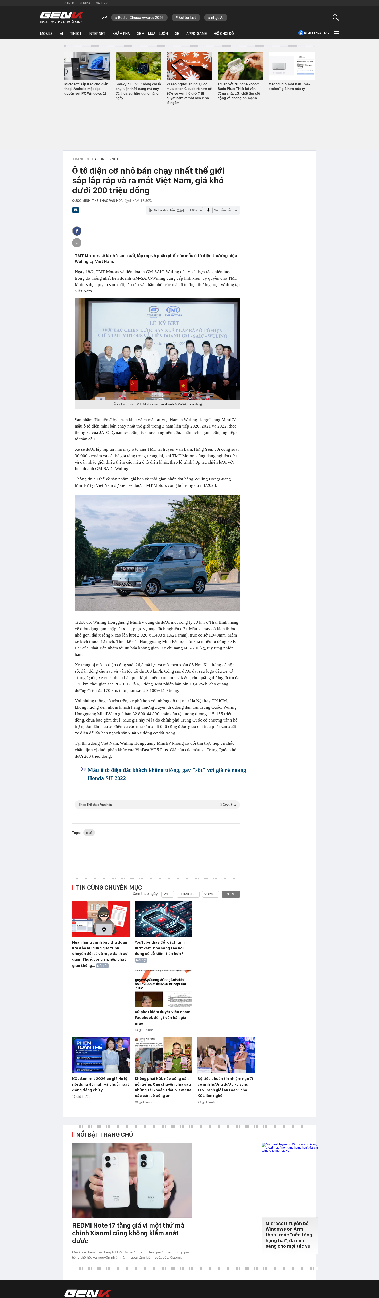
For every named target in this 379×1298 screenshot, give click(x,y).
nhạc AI (217, 17)
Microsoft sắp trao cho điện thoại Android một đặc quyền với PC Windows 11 (86, 88)
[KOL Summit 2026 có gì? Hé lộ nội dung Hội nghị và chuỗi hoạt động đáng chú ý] (101, 1055)
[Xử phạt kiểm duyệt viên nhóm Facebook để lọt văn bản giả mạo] (163, 988)
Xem (231, 894)
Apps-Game (196, 33)
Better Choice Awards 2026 (141, 17)
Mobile (46, 33)
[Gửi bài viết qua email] (75, 211)
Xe (177, 33)
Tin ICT (76, 33)
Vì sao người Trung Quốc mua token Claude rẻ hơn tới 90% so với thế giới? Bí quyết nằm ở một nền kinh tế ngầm (189, 93)
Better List (187, 17)
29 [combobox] (166, 894)
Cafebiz (102, 3)
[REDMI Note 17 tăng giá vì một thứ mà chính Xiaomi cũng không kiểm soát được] (132, 1180)
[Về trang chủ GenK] (62, 17)
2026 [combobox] (208, 894)
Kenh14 (85, 3)
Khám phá (121, 33)
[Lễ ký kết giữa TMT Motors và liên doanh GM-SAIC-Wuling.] (157, 349)
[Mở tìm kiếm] (336, 17)
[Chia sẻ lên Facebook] (76, 231)
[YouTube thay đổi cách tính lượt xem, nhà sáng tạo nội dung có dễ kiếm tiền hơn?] (163, 919)
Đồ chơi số (224, 33)
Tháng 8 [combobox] (186, 894)
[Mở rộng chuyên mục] (335, 33)
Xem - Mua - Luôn (152, 33)
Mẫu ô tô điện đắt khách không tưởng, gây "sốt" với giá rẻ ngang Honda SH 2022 (167, 774)
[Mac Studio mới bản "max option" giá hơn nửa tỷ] (292, 66)
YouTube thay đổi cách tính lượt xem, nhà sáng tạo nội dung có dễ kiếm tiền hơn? (160, 948)
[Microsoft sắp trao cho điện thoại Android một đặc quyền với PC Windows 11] (87, 66)
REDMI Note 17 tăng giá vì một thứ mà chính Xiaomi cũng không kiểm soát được (128, 1233)
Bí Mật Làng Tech (317, 33)
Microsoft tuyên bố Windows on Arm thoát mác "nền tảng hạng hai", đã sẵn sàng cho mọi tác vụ (289, 1234)
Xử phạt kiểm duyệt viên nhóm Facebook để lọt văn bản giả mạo (163, 1018)
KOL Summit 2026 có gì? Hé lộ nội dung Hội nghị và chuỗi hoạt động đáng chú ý (100, 1084)
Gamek (69, 3)
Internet (97, 33)
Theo (157, 805)
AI (61, 33)
